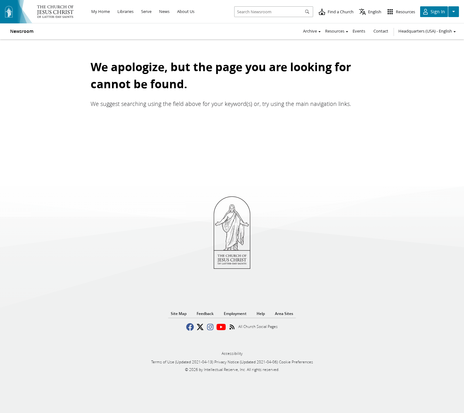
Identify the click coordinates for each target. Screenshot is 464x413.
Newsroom (21, 31)
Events (359, 31)
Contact (380, 31)
